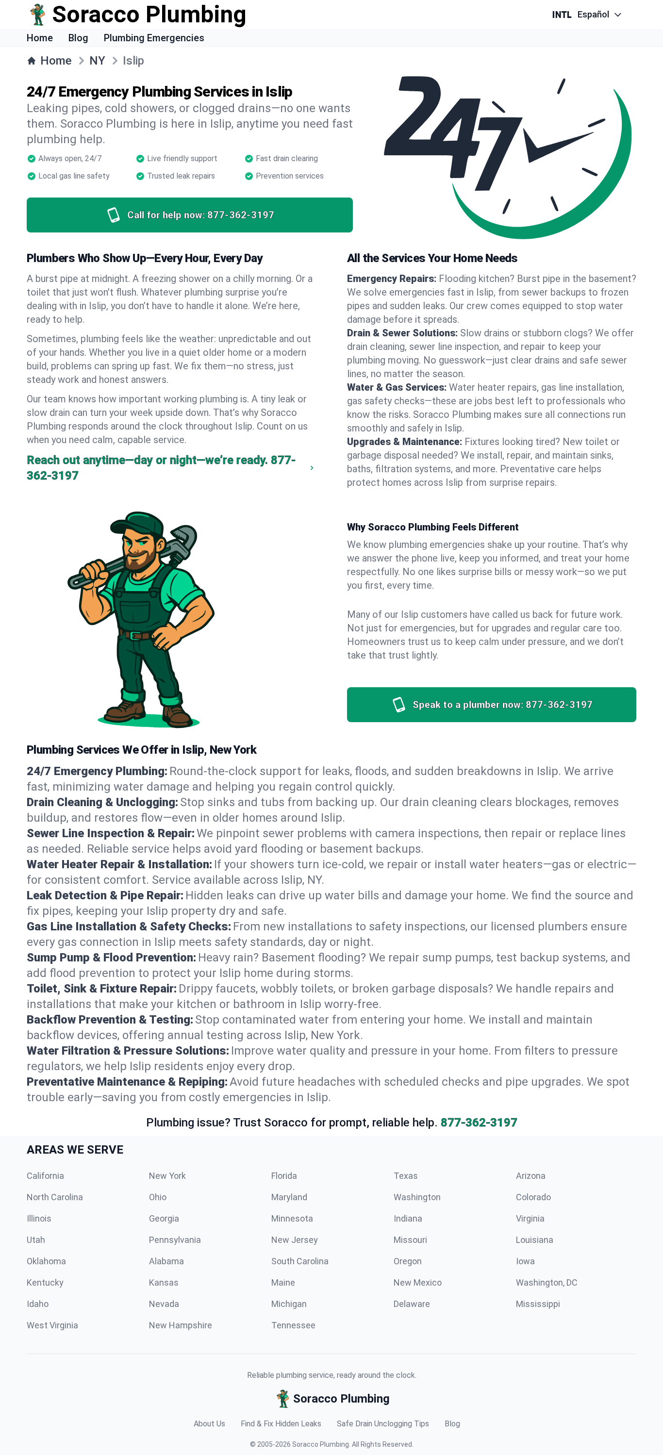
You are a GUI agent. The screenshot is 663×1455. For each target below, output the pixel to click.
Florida (284, 1176)
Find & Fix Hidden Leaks (281, 1423)
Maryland (289, 1197)
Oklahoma (46, 1261)
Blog (78, 38)
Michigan (289, 1304)
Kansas (164, 1282)
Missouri (410, 1240)
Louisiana (534, 1240)
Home (40, 38)
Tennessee (293, 1325)
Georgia (164, 1218)
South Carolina (300, 1261)
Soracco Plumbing (320, 1444)
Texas (406, 1176)
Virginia (530, 1218)
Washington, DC (547, 1282)
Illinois (39, 1218)
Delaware (412, 1304)
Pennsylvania (175, 1240)
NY (97, 60)
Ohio (157, 1197)
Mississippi (538, 1304)
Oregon (408, 1261)
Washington (417, 1197)
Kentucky (45, 1282)
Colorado (533, 1197)
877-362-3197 (479, 1122)
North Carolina (55, 1197)
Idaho (38, 1304)
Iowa (525, 1261)
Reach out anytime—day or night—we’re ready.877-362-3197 (161, 467)
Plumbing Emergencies (154, 38)
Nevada (164, 1304)
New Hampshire (180, 1325)
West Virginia (52, 1325)
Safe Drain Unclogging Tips (383, 1423)
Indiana (408, 1218)
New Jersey (294, 1240)
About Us (209, 1423)
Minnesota (292, 1218)
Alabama (166, 1261)
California (45, 1176)
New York (167, 1176)
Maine (283, 1282)
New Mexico (418, 1282)
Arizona (531, 1176)
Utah (36, 1240)
